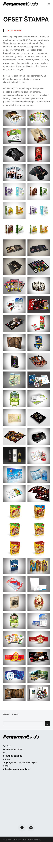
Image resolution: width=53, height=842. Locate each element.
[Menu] (49, 4)
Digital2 (38, 839)
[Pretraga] (47, 723)
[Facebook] (22, 828)
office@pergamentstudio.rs (16, 769)
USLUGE (6, 714)
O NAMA (15, 714)
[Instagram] (31, 828)
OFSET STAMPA (14, 30)
